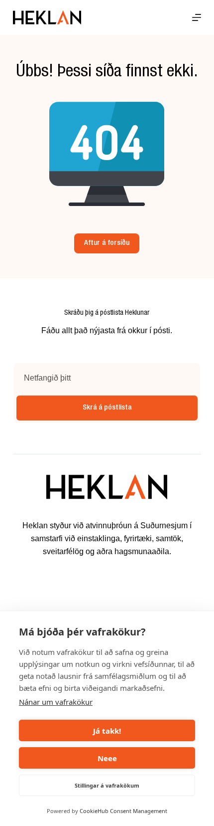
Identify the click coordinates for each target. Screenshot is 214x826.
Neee (107, 758)
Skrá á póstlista (107, 408)
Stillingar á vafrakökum (107, 785)
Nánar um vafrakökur (56, 702)
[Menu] (196, 17)
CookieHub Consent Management (123, 811)
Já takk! (107, 731)
